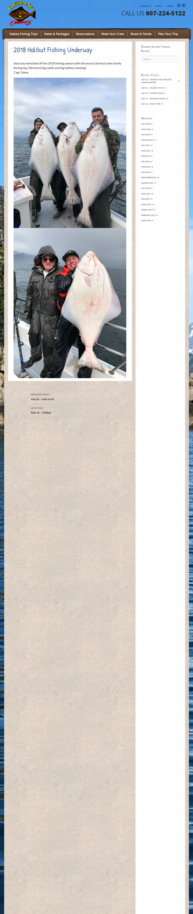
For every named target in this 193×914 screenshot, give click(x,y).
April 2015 (146, 204)
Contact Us (145, 6)
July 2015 (145, 188)
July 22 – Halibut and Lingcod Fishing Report (156, 80)
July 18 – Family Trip (150, 104)
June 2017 (146, 151)
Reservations (85, 34)
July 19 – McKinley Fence (153, 98)
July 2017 (145, 145)
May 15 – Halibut (41, 410)
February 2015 (148, 215)
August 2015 (147, 183)
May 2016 (145, 172)
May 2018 (145, 134)
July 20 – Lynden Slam (151, 93)
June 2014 (146, 220)
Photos (158, 6)
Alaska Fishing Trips (24, 34)
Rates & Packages (56, 34)
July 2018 (145, 124)
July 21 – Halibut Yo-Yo (152, 88)
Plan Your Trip (168, 34)
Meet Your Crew (112, 34)
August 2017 (147, 140)
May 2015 (145, 199)
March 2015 (147, 210)
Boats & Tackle (141, 34)
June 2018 (146, 129)
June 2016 (146, 167)
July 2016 (145, 161)
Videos (170, 6)
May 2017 (145, 156)
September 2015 (149, 177)
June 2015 (146, 194)
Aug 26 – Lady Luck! (42, 397)
